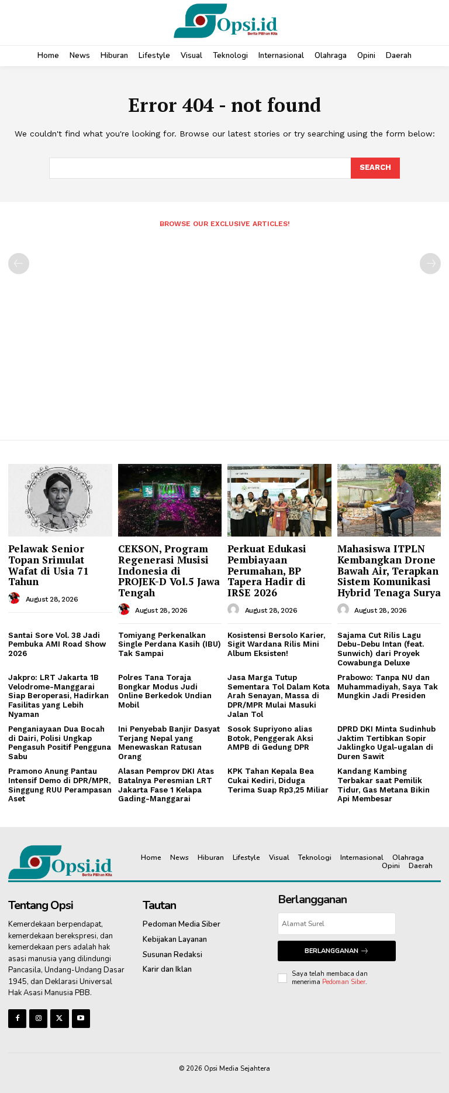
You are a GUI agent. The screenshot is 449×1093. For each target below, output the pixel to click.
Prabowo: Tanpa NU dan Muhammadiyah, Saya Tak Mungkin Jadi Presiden (387, 686)
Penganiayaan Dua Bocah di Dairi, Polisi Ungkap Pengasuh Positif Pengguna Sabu (59, 743)
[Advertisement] (224, 329)
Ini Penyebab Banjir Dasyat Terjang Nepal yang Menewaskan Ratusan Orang (169, 743)
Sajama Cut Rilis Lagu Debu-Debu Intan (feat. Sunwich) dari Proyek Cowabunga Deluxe (380, 649)
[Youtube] (81, 1018)
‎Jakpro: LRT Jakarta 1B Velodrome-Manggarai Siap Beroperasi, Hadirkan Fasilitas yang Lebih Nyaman (58, 695)
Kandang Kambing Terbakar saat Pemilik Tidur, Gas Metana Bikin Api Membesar (383, 785)
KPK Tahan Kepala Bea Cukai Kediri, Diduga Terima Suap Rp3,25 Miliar (278, 780)
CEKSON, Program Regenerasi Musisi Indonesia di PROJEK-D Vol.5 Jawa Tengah (169, 570)
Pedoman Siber (343, 982)
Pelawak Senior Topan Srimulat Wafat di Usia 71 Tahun (48, 565)
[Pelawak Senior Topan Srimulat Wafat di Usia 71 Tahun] (60, 500)
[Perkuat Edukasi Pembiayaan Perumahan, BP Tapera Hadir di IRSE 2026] (279, 500)
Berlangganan (331, 951)
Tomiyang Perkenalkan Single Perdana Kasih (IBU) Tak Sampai (169, 644)
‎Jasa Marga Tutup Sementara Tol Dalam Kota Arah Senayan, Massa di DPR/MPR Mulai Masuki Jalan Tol (278, 695)
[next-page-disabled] (430, 263)
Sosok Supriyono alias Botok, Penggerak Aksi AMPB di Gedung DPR (270, 738)
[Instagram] (38, 1018)
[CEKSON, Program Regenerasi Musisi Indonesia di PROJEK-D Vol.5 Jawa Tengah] (170, 500)
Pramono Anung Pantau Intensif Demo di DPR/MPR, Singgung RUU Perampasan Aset (60, 785)
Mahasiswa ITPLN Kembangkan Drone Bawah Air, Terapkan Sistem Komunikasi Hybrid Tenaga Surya (389, 570)
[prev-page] (18, 263)
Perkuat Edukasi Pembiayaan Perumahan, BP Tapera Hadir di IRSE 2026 (266, 570)
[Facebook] (17, 1018)
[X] (59, 1018)
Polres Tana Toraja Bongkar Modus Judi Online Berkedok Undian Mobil (165, 691)
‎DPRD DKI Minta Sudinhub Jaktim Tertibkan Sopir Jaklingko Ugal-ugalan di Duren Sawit (386, 743)
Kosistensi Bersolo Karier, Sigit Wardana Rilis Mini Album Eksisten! (276, 644)
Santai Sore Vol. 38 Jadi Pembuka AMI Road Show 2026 (57, 644)
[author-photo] (15, 598)
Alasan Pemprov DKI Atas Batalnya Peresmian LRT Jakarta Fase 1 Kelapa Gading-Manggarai (166, 785)
